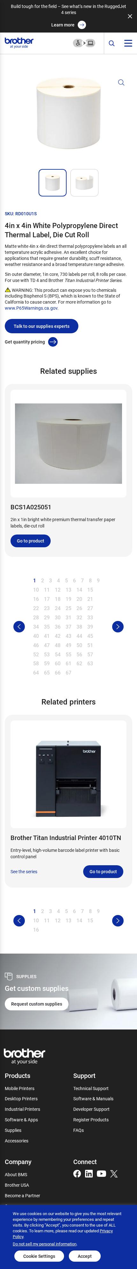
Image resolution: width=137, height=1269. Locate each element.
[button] (68, 121)
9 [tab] (98, 580)
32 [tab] (79, 617)
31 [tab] (68, 617)
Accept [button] (85, 1256)
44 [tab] (79, 635)
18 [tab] (58, 598)
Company (18, 1161)
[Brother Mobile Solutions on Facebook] (77, 1173)
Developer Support (91, 1109)
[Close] (130, 16)
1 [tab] (34, 580)
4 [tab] (58, 580)
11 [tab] (47, 589)
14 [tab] (79, 589)
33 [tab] (90, 617)
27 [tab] (90, 608)
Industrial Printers (22, 1109)
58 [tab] (36, 663)
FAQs (78, 1130)
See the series (24, 871)
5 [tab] (66, 580)
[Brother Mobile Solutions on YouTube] (101, 1173)
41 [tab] (47, 635)
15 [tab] (90, 589)
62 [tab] (79, 663)
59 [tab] (47, 663)
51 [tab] (90, 645)
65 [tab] (47, 672)
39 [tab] (90, 626)
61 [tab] (68, 663)
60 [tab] (58, 663)
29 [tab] (47, 617)
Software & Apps (21, 1120)
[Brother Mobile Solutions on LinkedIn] (89, 1173)
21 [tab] (90, 598)
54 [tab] (58, 654)
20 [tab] (79, 598)
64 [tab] (36, 672)
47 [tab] (47, 645)
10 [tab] (36, 589)
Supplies (13, 1130)
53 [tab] (47, 654)
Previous (19, 626)
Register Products (91, 1120)
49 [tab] (68, 645)
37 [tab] (68, 626)
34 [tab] (36, 626)
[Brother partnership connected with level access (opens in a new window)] (84, 43)
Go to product (30, 541)
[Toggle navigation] (128, 43)
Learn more (63, 25)
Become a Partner (22, 1195)
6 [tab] (74, 580)
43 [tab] (68, 635)
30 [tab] (58, 617)
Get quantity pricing (25, 342)
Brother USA (17, 1185)
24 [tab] (58, 608)
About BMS (16, 1174)
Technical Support (91, 1088)
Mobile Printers (19, 1088)
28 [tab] (36, 617)
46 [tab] (36, 645)
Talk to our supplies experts (41, 326)
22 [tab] (36, 608)
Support (84, 1075)
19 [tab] (68, 598)
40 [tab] (36, 635)
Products (17, 1075)
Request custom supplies (36, 1004)
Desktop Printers (21, 1099)
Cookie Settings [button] (39, 1256)
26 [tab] (79, 608)
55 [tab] (68, 654)
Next (118, 626)
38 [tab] (79, 626)
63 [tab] (90, 663)
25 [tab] (68, 608)
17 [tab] (47, 598)
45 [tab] (90, 635)
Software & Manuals (93, 1099)
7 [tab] (82, 580)
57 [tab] (90, 654)
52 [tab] (36, 654)
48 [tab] (58, 645)
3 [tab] (50, 580)
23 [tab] (47, 608)
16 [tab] (36, 598)
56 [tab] (79, 654)
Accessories (16, 1141)
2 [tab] (42, 580)
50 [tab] (79, 645)
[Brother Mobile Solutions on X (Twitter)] (114, 1173)
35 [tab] (47, 626)
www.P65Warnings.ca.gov (31, 308)
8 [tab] (90, 580)
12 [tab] (58, 589)
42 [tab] (58, 635)
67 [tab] (68, 672)
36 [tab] (58, 626)
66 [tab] (58, 672)
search (112, 44)
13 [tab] (68, 589)
